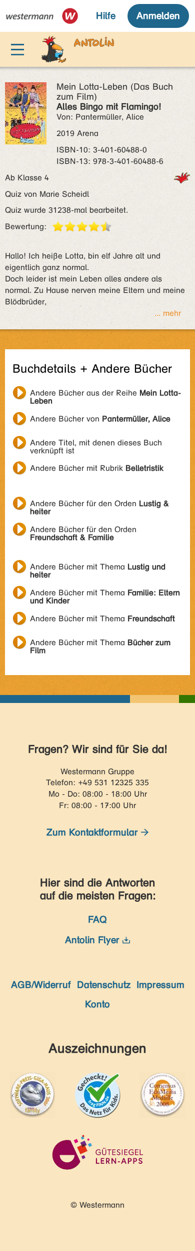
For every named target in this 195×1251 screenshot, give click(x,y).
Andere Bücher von (100, 418)
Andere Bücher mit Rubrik (97, 468)
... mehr (167, 313)
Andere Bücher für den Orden (99, 505)
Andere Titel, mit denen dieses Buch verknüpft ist (96, 444)
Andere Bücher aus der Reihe (105, 394)
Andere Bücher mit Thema (98, 568)
